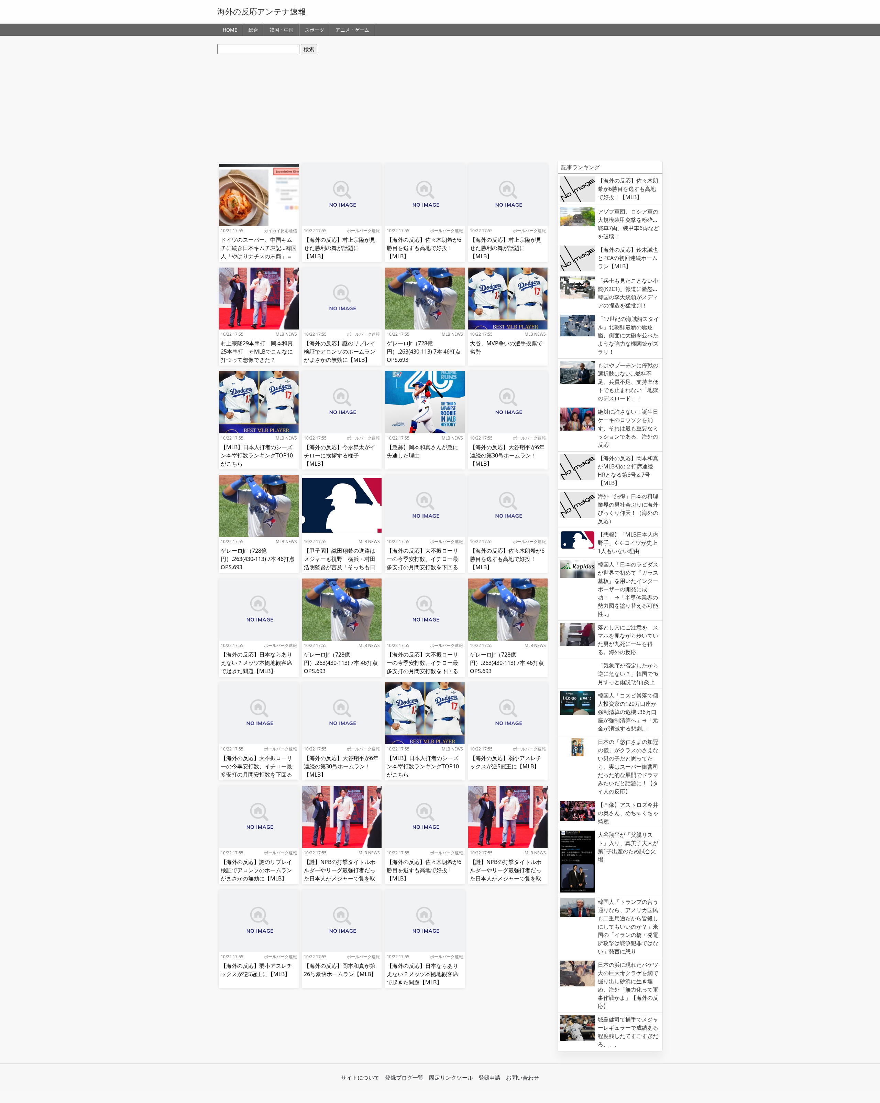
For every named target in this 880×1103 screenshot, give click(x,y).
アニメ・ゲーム (352, 29)
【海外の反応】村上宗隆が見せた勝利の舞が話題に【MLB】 (339, 248)
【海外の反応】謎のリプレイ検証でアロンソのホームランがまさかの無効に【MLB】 (339, 351)
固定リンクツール (451, 1077)
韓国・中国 (282, 29)
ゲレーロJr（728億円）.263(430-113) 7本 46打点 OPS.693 (424, 351)
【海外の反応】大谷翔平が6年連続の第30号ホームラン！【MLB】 (507, 455)
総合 (253, 29)
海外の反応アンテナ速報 (261, 11)
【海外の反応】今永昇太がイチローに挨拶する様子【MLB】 (339, 455)
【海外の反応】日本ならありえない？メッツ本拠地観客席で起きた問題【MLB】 (256, 663)
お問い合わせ (522, 1077)
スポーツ (314, 29)
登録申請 (489, 1077)
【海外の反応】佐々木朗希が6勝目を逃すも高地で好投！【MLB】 (424, 248)
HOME (230, 29)
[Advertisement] (440, 108)
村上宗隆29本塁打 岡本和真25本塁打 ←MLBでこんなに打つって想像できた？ (257, 351)
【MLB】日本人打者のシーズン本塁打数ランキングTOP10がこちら (257, 455)
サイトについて (360, 1077)
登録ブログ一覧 (404, 1077)
